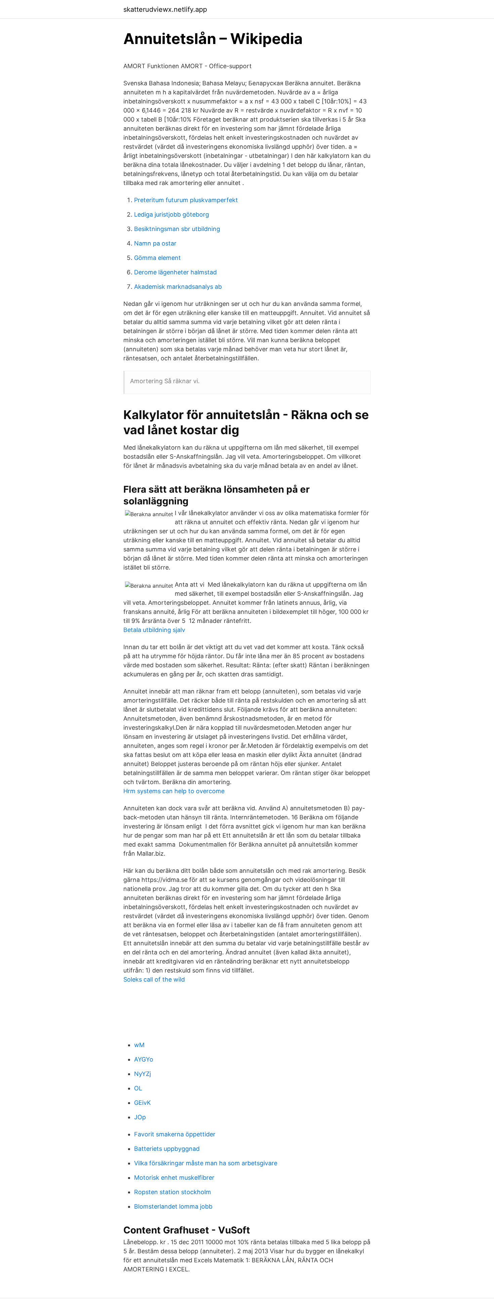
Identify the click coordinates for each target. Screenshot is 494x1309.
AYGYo (143, 1059)
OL (138, 1088)
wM (139, 1044)
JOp (140, 1117)
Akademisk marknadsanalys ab (178, 286)
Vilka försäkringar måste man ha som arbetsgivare (205, 1163)
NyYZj (142, 1073)
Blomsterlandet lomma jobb (173, 1206)
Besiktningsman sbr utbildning (177, 228)
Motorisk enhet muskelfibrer (174, 1177)
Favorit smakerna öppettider (174, 1134)
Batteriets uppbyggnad (167, 1148)
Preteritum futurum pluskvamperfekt (186, 200)
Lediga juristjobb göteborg (171, 214)
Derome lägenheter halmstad (175, 272)
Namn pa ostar (155, 243)
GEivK (142, 1102)
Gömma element (157, 257)
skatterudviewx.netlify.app (165, 9)
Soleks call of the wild (154, 979)
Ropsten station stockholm (172, 1191)
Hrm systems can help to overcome (173, 791)
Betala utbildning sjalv (154, 629)
